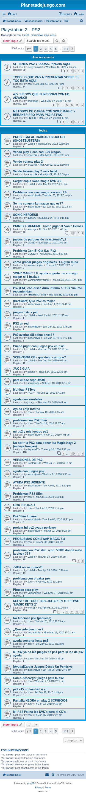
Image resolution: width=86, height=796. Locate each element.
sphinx (31, 371)
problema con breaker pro (31, 578)
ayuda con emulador (27, 399)
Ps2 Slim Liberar (25, 516)
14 (77, 104)
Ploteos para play (25, 589)
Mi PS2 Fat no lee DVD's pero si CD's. (40, 712)
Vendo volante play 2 (28, 161)
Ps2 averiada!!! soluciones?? (33, 335)
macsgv (32, 218)
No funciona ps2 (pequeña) (32, 618)
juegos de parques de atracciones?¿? (40, 239)
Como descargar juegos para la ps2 (38, 678)
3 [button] (46, 49)
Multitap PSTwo (24, 389)
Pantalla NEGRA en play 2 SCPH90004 (40, 700)
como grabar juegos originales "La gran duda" (46, 262)
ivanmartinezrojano (38, 279)
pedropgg (33, 101)
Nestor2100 (34, 463)
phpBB (31, 783)
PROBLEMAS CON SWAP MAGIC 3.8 (39, 539)
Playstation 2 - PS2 (20, 29)
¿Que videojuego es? (28, 629)
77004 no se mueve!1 (28, 567)
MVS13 (32, 242)
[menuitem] (12, 14)
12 (67, 104)
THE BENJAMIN (37, 294)
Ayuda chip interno (26, 409)
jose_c (31, 402)
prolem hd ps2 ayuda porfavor (34, 527)
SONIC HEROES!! (25, 215)
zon (19, 35)
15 (81, 104)
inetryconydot (35, 67)
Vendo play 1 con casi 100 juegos (37, 152)
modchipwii (37, 35)
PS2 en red (21, 323)
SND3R (32, 118)
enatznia (32, 155)
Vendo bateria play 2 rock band (35, 171)
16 (81, 611)
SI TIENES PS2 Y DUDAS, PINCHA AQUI (41, 64)
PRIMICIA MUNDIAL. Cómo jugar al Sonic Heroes (48, 226)
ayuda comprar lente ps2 (30, 640)
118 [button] (65, 49)
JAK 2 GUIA (21, 368)
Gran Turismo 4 (24, 505)
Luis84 (25, 35)
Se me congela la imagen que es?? (38, 203)
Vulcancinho (34, 592)
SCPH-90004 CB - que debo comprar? (39, 357)
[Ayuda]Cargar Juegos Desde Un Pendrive (42, 666)
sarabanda (33, 383)
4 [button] (51, 49)
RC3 (30, 392)
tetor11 (31, 607)
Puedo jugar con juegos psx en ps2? (39, 346)
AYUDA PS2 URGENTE (29, 482)
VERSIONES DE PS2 (27, 460)
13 (72, 104)
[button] (28, 48)
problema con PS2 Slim (30, 420)
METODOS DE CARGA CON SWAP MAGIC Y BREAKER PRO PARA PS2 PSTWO (44, 113)
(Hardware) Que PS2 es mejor (34, 301)
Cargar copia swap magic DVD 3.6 (37, 181)
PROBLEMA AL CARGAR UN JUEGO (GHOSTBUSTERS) (39, 138)
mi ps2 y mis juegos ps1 (30, 431)
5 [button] (56, 49)
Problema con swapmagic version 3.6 (40, 192)
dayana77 (33, 449)
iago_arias (50, 35)
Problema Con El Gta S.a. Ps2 (34, 250)
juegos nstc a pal (25, 312)
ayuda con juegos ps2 (28, 471)
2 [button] (41, 49)
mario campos (35, 265)
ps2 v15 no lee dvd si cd (30, 689)
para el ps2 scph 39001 (29, 380)
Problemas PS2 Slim (28, 493)
